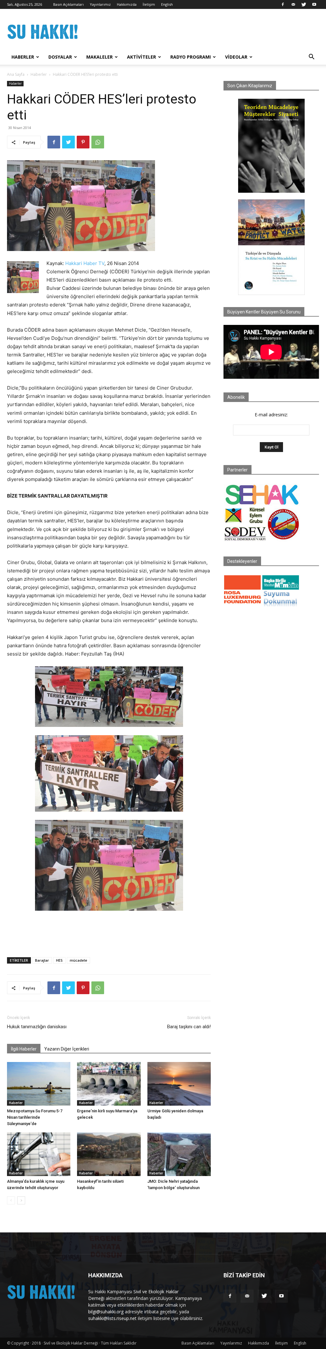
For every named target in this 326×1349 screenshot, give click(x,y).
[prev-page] (11, 1200)
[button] (311, 57)
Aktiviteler (141, 57)
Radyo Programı (190, 57)
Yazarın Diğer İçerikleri (66, 1048)
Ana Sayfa (16, 74)
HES (59, 960)
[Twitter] (303, 4)
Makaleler (99, 57)
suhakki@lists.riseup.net (112, 1318)
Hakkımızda (127, 4)
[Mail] (293, 4)
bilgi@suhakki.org (106, 1312)
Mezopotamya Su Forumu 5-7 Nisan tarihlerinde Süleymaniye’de (34, 1117)
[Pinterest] (83, 142)
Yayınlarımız (100, 4)
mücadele (78, 960)
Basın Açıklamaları (68, 4)
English (167, 4)
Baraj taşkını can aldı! (189, 1027)
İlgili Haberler (24, 1048)
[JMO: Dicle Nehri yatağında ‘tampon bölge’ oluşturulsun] (179, 1154)
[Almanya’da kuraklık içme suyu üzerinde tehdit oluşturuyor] (38, 1154)
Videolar (236, 57)
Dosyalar (60, 57)
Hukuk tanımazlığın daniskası (37, 1027)
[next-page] (21, 1200)
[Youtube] (314, 4)
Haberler (22, 57)
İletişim (149, 4)
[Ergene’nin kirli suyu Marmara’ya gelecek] (108, 1084)
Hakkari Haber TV (84, 263)
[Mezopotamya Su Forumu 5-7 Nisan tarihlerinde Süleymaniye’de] (38, 1084)
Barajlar (42, 960)
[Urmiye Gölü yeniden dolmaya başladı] (179, 1084)
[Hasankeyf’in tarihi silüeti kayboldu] (108, 1154)
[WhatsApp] (97, 142)
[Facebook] (282, 4)
